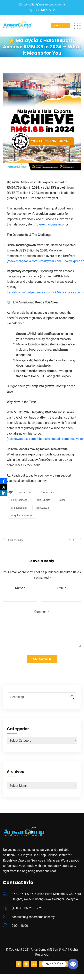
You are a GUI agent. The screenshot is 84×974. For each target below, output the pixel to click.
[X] (3, 487)
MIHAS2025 (42, 507)
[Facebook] (3, 481)
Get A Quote (60, 26)
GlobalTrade (48, 492)
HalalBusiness (19, 499)
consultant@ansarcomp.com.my (44, 4)
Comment (42, 612)
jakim (62, 499)
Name (20, 588)
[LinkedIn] (3, 493)
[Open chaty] (73, 964)
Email (61, 588)
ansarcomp (25, 492)
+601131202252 (44, 10)
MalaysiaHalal (19, 507)
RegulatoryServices (22, 515)
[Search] (70, 697)
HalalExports (43, 499)
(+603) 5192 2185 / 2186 (29, 908)
